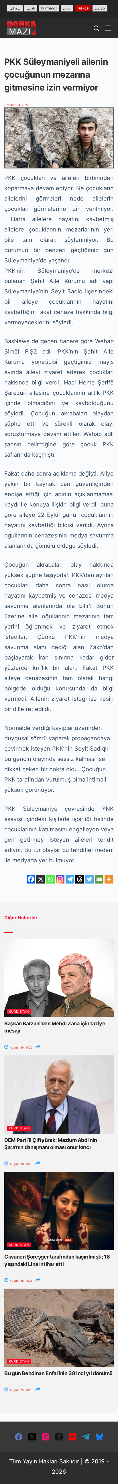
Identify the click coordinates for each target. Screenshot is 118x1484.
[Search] (96, 28)
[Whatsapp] (50, 879)
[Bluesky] (99, 1436)
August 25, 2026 (20, 1280)
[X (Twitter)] (32, 1436)
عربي (67, 8)
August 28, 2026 (20, 1164)
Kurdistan (19, 1012)
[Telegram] (70, 879)
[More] (109, 879)
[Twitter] (89, 879)
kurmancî (49, 8)
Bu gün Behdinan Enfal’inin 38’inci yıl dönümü (58, 1373)
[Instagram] (60, 879)
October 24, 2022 (16, 105)
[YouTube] (72, 1436)
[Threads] (79, 879)
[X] (40, 879)
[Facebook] (31, 879)
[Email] (99, 879)
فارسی (100, 8)
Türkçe (82, 8)
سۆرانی (14, 8)
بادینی (31, 8)
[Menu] (108, 28)
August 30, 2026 (20, 1047)
